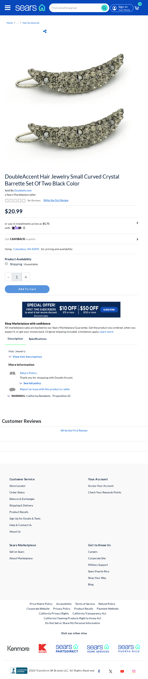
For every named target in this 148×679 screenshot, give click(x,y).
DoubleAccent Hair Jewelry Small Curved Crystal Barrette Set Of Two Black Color (62, 180)
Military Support (98, 564)
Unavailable (31, 264)
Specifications (38, 338)
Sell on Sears (16, 551)
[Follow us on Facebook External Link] (99, 670)
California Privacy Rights (54, 613)
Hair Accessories (31, 22)
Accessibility (63, 603)
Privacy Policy (61, 608)
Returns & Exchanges (21, 498)
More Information (21, 364)
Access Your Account (101, 485)
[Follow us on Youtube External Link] (122, 670)
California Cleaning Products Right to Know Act (72, 618)
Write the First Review (56, 200)
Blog (90, 584)
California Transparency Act (89, 613)
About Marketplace (21, 558)
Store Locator (17, 485)
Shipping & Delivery (21, 505)
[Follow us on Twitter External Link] (110, 670)
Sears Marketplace (22, 545)
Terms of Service (85, 603)
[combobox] (79, 7)
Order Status (17, 492)
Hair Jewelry (17, 351)
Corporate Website (38, 608)
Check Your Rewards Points (104, 492)
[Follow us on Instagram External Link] (134, 670)
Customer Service (22, 479)
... (17, 22)
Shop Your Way (97, 577)
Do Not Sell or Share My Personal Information (72, 623)
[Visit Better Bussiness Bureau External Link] (18, 670)
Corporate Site (97, 558)
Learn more (106, 331)
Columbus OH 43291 (26, 249)
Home (10, 22)
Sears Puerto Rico (98, 571)
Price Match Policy (41, 603)
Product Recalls (18, 512)
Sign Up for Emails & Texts (24, 518)
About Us (15, 531)
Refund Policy (106, 603)
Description (15, 338)
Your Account (98, 479)
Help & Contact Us (20, 525)
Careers (93, 551)
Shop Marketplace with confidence (27, 323)
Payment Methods (108, 608)
